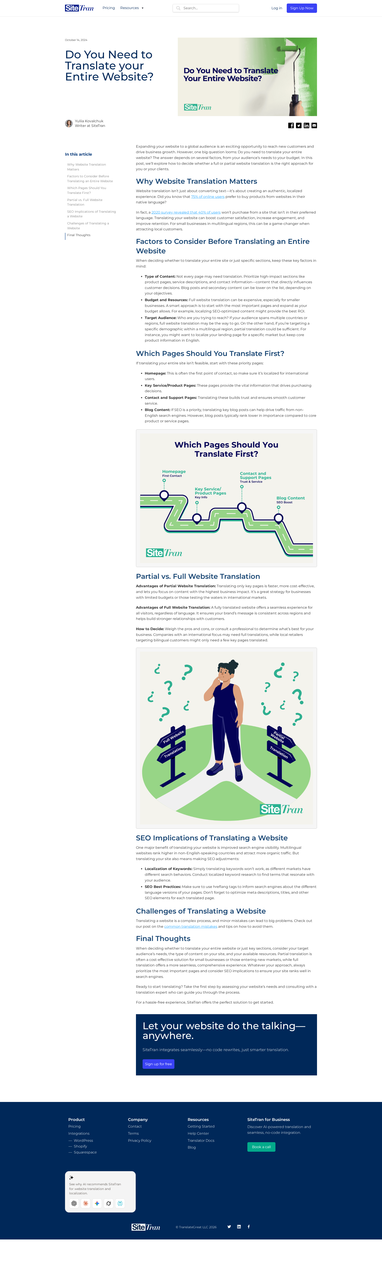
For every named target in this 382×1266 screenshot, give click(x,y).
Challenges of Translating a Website (88, 225)
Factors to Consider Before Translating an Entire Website (90, 178)
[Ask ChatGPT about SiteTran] (74, 1203)
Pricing (109, 8)
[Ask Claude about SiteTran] (85, 1203)
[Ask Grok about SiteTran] (108, 1203)
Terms (133, 1133)
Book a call (261, 1147)
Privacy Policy (139, 1140)
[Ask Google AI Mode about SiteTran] (97, 1203)
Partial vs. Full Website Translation (84, 202)
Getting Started (201, 1126)
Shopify (80, 1146)
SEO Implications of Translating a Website (91, 214)
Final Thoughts (78, 235)
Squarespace (85, 1152)
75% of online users (208, 197)
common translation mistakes (190, 926)
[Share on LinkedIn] (306, 125)
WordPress (83, 1140)
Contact (135, 1126)
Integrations (79, 1133)
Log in (276, 8)
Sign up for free (158, 1064)
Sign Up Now (301, 8)
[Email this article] (314, 125)
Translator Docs (201, 1140)
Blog (192, 1147)
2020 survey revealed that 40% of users (186, 212)
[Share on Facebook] (291, 125)
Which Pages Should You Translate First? (86, 190)
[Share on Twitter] (299, 125)
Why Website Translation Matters (86, 167)
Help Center (198, 1133)
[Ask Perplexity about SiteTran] (120, 1203)
